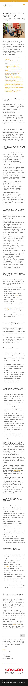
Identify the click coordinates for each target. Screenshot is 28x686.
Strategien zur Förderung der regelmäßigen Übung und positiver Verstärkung (14, 85)
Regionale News (6, 656)
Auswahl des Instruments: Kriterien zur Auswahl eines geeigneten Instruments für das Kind (13, 69)
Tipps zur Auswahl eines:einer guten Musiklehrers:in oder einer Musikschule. (13, 76)
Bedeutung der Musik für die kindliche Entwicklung (12, 58)
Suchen (22, 635)
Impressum (5, 680)
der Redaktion (9, 19)
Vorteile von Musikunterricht (10, 74)
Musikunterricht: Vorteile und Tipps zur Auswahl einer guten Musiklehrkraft (13, 72)
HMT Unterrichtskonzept (8, 658)
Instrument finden (7, 654)
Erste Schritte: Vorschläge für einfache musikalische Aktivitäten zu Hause (13, 65)
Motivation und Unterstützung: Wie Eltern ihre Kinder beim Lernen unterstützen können (14, 82)
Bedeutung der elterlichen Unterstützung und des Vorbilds (14, 88)
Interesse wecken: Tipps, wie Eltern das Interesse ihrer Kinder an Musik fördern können (13, 62)
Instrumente (6, 20)
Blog (23, 19)
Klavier (16, 295)
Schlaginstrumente (10, 309)
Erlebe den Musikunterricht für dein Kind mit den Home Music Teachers (14, 79)
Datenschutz (12, 680)
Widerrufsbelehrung (7, 682)
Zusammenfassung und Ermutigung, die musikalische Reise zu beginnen (13, 90)
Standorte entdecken (7, 652)
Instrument (6, 566)
